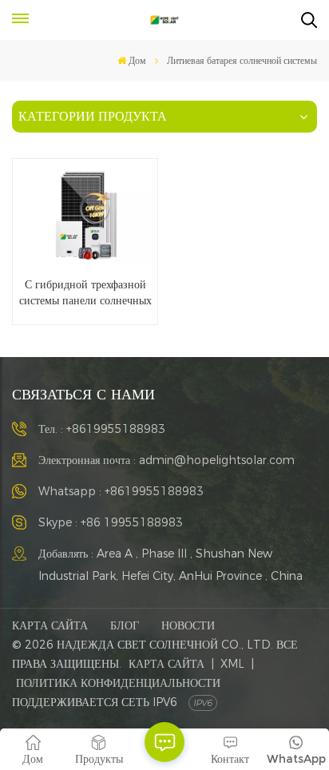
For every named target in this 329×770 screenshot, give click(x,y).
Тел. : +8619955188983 (101, 429)
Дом (137, 60)
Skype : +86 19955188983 (110, 522)
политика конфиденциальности (118, 683)
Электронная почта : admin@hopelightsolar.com (166, 460)
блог (124, 625)
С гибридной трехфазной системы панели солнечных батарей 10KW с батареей (85, 292)
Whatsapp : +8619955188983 (121, 491)
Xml (232, 664)
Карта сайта (50, 625)
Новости (188, 625)
